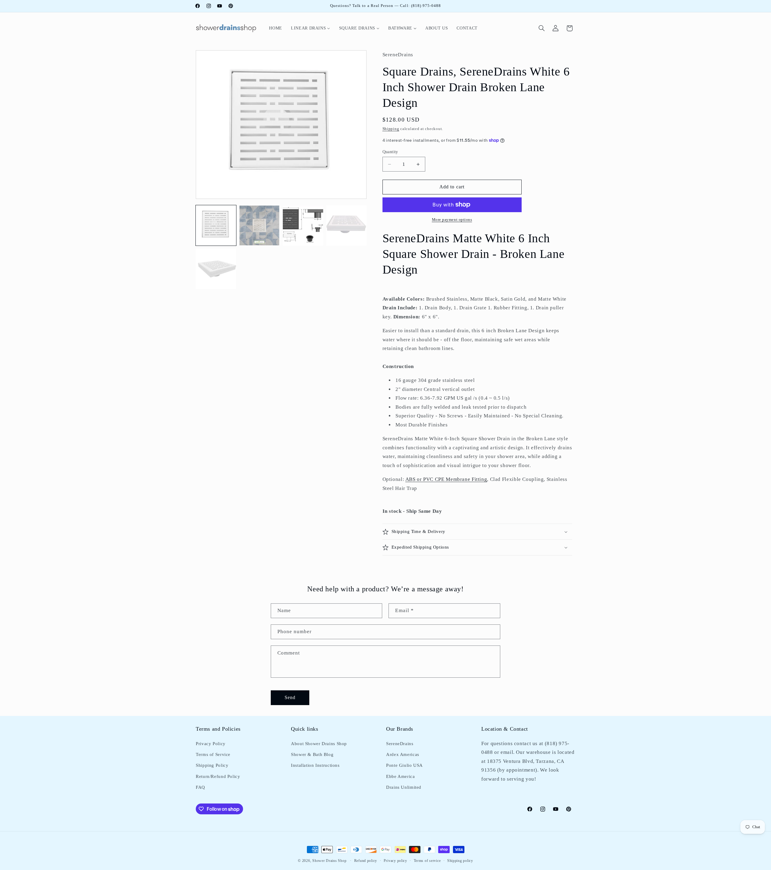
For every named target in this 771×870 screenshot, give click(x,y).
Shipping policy (460, 860)
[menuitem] (276, 28)
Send (290, 697)
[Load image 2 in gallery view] (259, 225)
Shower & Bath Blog (312, 754)
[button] (542, 28)
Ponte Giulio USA (404, 765)
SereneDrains (400, 743)
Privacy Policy (211, 743)
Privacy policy (395, 860)
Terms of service (427, 860)
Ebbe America (400, 776)
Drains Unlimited (403, 787)
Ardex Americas (402, 754)
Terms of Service (213, 754)
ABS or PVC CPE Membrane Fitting (446, 479)
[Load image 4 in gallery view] (346, 225)
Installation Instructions (315, 765)
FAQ (200, 787)
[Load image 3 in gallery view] (303, 225)
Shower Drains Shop (329, 860)
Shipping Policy (212, 765)
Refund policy (365, 860)
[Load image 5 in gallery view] (216, 269)
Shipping (390, 129)
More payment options (452, 220)
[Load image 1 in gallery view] (216, 225)
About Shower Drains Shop (319, 743)
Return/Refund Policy (218, 776)
